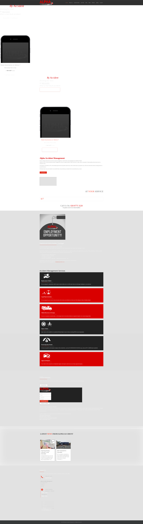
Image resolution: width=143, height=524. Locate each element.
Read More (43, 172)
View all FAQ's (43, 385)
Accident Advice (76, 2)
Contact (101, 2)
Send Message (44, 401)
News (90, 2)
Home (67, 2)
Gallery (97, 2)
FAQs (86, 2)
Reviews (93, 2)
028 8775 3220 (77, 206)
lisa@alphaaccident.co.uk (59, 261)
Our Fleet (82, 2)
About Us (71, 2)
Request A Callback (10, 18)
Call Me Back (10, 75)
